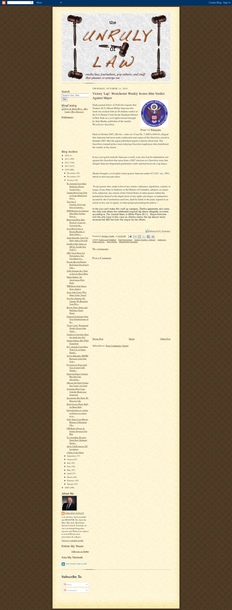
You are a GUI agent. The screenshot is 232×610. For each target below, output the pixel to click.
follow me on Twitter (80, 551)
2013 (67, 159)
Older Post (165, 338)
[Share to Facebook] (148, 236)
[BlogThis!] (139, 236)
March (70, 477)
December (71, 173)
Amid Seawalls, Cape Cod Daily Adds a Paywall (77, 239)
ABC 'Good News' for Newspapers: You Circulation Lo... (76, 255)
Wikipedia (156, 129)
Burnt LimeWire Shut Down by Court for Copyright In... (76, 222)
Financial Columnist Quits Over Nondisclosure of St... (77, 319)
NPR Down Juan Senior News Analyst (76, 287)
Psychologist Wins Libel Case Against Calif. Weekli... (77, 367)
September (71, 455)
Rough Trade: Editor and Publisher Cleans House (77, 310)
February (71, 480)
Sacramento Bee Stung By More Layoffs (77, 399)
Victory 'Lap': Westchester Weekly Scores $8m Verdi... (77, 328)
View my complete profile (72, 540)
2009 (67, 487)
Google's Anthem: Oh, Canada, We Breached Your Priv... (77, 301)
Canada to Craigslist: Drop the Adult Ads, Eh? (78, 336)
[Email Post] (129, 236)
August (70, 459)
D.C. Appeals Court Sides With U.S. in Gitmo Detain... (77, 349)
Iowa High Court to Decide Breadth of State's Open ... (76, 231)
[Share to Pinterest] (153, 236)
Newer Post (97, 338)
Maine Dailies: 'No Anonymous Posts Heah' (75, 280)
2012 (67, 162)
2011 (67, 166)
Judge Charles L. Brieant (144, 240)
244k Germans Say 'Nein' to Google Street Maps (77, 272)
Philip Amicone (98, 242)
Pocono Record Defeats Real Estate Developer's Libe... (78, 264)
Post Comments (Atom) (117, 345)
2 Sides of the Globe (75, 452)
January (70, 484)
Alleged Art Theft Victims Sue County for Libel (77, 384)
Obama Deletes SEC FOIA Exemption (78, 342)
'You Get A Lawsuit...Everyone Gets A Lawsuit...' (76, 204)
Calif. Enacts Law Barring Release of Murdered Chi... (77, 422)
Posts (69, 584)
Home (132, 338)
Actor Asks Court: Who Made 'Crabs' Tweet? (76, 293)
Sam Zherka (112, 242)
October (70, 180)
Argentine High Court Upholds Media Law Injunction (76, 391)
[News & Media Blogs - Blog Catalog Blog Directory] (75, 111)
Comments (71, 590)
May (69, 470)
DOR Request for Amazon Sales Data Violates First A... (78, 213)
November (71, 176)
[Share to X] (144, 236)
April (69, 473)
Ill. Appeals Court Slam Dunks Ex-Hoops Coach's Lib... (76, 186)
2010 (67, 169)
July (69, 463)
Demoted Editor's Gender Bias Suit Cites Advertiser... (77, 376)
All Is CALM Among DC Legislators (77, 447)
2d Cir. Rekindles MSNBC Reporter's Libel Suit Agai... (77, 358)
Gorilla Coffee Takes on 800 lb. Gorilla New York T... (76, 246)
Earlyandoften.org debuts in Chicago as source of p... (77, 413)
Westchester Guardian (128, 242)
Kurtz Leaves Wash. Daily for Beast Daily (77, 405)
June (69, 466)
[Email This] (135, 236)
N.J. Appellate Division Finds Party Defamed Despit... (77, 440)
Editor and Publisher (107, 240)
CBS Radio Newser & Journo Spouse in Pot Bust (77, 431)
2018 (67, 155)
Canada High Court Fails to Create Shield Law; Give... (77, 195)
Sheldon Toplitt (74, 513)
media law (162, 240)
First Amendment (125, 240)
